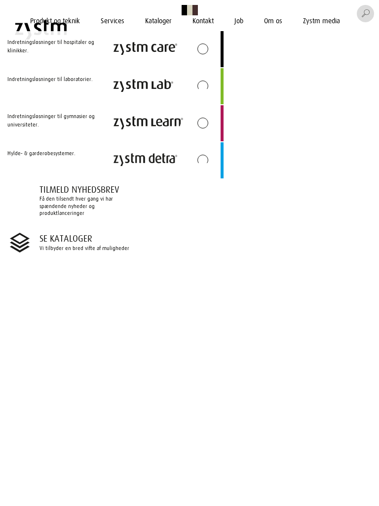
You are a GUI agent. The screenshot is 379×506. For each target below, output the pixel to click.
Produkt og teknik (55, 21)
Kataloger (158, 21)
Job (238, 21)
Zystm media (321, 21)
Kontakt (203, 21)
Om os (273, 21)
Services (112, 21)
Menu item (126, 10)
